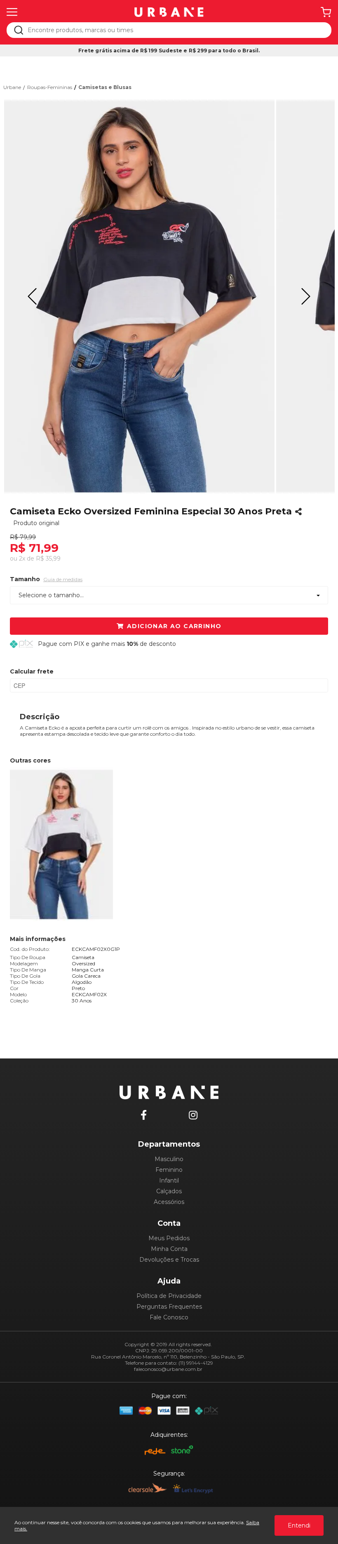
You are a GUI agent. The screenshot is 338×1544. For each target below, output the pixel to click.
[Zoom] (139, 296)
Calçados (169, 1191)
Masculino (169, 1159)
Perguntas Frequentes (169, 1306)
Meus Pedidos (169, 1238)
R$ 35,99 (48, 558)
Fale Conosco (169, 1317)
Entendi (299, 1525)
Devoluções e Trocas (169, 1259)
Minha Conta (169, 1249)
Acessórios (169, 1202)
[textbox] (175, 30)
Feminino (169, 1169)
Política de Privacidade (169, 1296)
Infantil (169, 1180)
